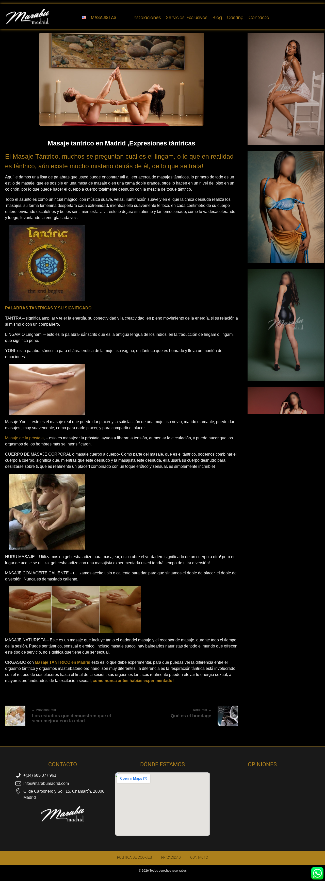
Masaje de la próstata (24, 438)
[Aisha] (286, 90)
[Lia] (286, 326)
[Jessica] (286, 208)
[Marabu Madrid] (27, 17)
